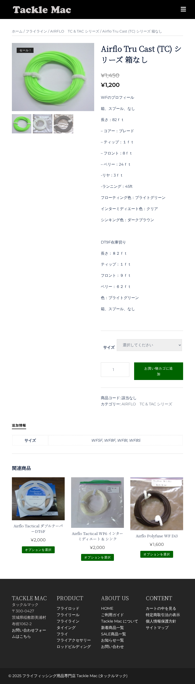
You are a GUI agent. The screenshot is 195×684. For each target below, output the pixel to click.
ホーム (17, 31)
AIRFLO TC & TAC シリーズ (74, 31)
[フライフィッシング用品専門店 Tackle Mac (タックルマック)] (42, 9)
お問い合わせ (112, 646)
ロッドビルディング (74, 646)
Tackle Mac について (119, 621)
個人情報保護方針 (161, 621)
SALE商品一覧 (113, 634)
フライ (62, 634)
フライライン (36, 31)
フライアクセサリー (74, 640)
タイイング (66, 627)
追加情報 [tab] (19, 425)
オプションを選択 (38, 550)
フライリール (68, 615)
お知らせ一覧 (112, 640)
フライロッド (68, 608)
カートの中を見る (161, 608)
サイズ (109, 347)
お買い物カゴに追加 (158, 371)
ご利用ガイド (112, 615)
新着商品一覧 (112, 627)
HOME (107, 608)
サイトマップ (157, 627)
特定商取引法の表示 (163, 615)
